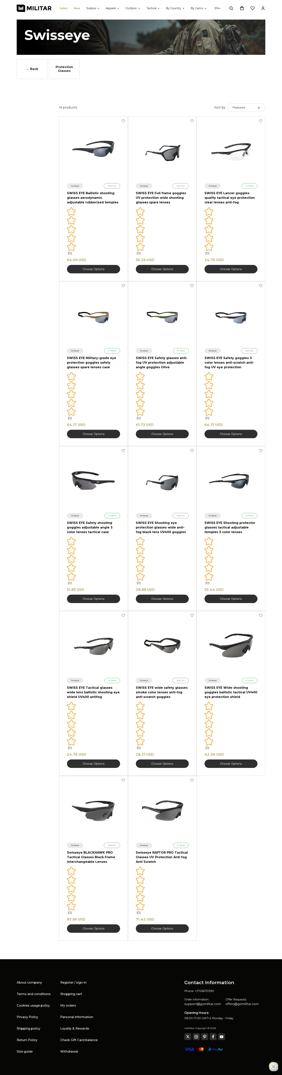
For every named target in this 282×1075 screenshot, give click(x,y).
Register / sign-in (73, 982)
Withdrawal (69, 1051)
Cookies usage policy (33, 1005)
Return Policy (27, 1040)
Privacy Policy (27, 1017)
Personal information (76, 1017)
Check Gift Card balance (79, 1040)
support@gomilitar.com (202, 1004)
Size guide (25, 1051)
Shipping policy (28, 1028)
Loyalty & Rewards (74, 1028)
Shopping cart (71, 994)
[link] (75, 186)
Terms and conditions (34, 994)
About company (29, 982)
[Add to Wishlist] (123, 121)
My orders (68, 1005)
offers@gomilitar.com (242, 1004)
